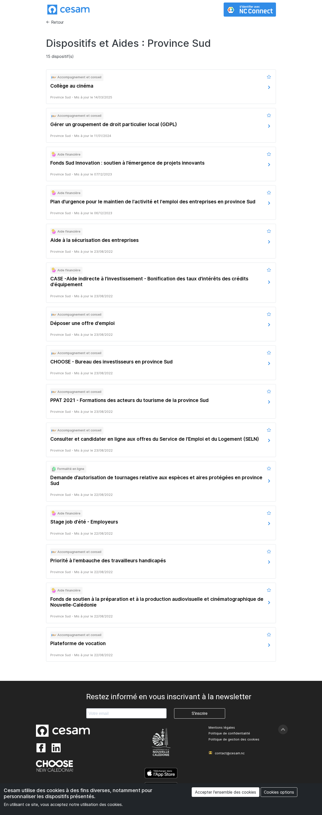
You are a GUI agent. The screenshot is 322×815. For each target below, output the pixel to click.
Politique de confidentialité (229, 733)
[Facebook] (41, 748)
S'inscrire (200, 713)
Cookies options (279, 792)
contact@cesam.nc (230, 753)
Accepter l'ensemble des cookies (225, 792)
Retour (57, 22)
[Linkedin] (56, 748)
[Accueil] (68, 9)
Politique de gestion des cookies (234, 739)
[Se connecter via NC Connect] (250, 10)
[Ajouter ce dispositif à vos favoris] (269, 77)
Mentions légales (222, 727)
